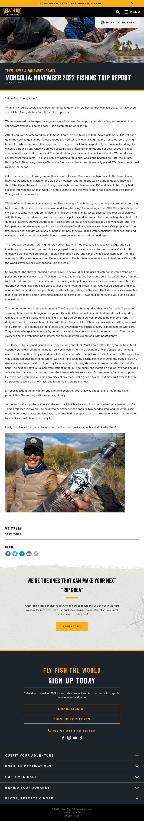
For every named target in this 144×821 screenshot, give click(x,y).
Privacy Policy (39, 815)
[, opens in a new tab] (8, 553)
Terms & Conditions (40, 812)
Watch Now (90, 4)
